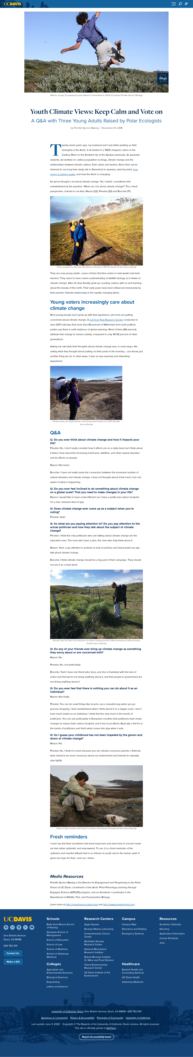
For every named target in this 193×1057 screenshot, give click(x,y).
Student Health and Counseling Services (133, 971)
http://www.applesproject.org (119, 904)
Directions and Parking (134, 929)
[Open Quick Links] (186, 4)
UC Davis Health (131, 977)
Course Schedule (169, 938)
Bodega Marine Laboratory (99, 929)
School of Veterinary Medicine (58, 955)
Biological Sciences (57, 977)
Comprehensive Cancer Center (97, 935)
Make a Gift (13, 961)
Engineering (53, 982)
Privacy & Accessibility (82, 1018)
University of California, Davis (67, 1011)
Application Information (172, 933)
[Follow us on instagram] (12, 927)
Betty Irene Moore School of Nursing (60, 926)
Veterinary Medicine (132, 982)
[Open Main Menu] (173, 4)
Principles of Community (110, 1018)
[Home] (18, 919)
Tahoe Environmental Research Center (95, 966)
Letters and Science (57, 986)
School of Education (58, 940)
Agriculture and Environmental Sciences (60, 971)
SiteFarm (111, 1028)
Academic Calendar (170, 924)
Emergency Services (133, 933)
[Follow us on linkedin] (19, 927)
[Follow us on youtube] (32, 927)
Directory (164, 929)
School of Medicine (57, 949)
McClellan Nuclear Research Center (94, 943)
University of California (138, 1018)
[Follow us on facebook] (6, 927)
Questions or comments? (54, 1018)
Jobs (162, 943)
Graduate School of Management (57, 933)
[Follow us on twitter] (25, 927)
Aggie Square (91, 924)
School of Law (54, 944)
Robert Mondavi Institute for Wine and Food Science (99, 958)
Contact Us (13, 953)
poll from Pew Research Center (106, 320)
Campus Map (129, 924)
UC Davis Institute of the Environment (97, 974)
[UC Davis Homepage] (12, 3)
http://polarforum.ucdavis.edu (82, 904)
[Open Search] (180, 4)
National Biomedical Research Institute (95, 950)
